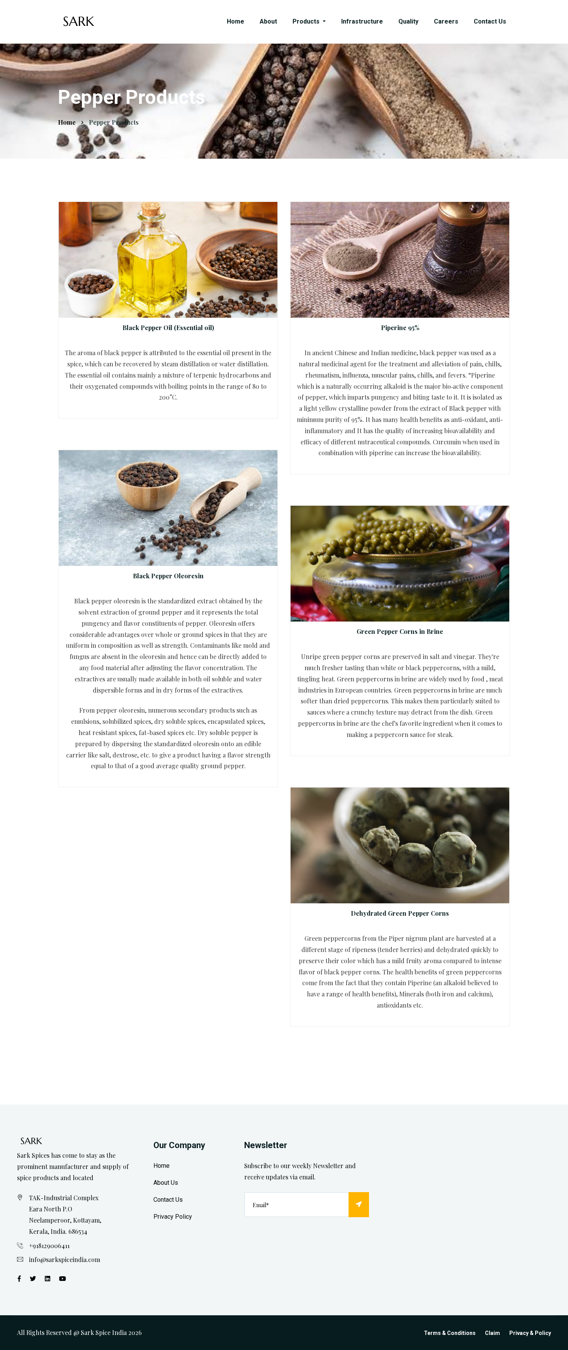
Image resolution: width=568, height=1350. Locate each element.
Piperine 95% (400, 328)
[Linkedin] (47, 1278)
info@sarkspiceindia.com (64, 1259)
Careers (446, 21)
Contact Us (490, 21)
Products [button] (307, 21)
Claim (492, 1333)
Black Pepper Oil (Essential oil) (168, 328)
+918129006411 (49, 1246)
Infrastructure (362, 21)
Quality (408, 21)
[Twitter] (33, 1278)
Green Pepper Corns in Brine (400, 631)
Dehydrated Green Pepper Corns (400, 913)
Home (235, 21)
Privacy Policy (172, 1216)
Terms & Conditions (450, 1333)
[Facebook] (19, 1278)
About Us (165, 1182)
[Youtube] (62, 1278)
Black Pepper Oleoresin (168, 576)
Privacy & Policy (530, 1333)
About (268, 21)
